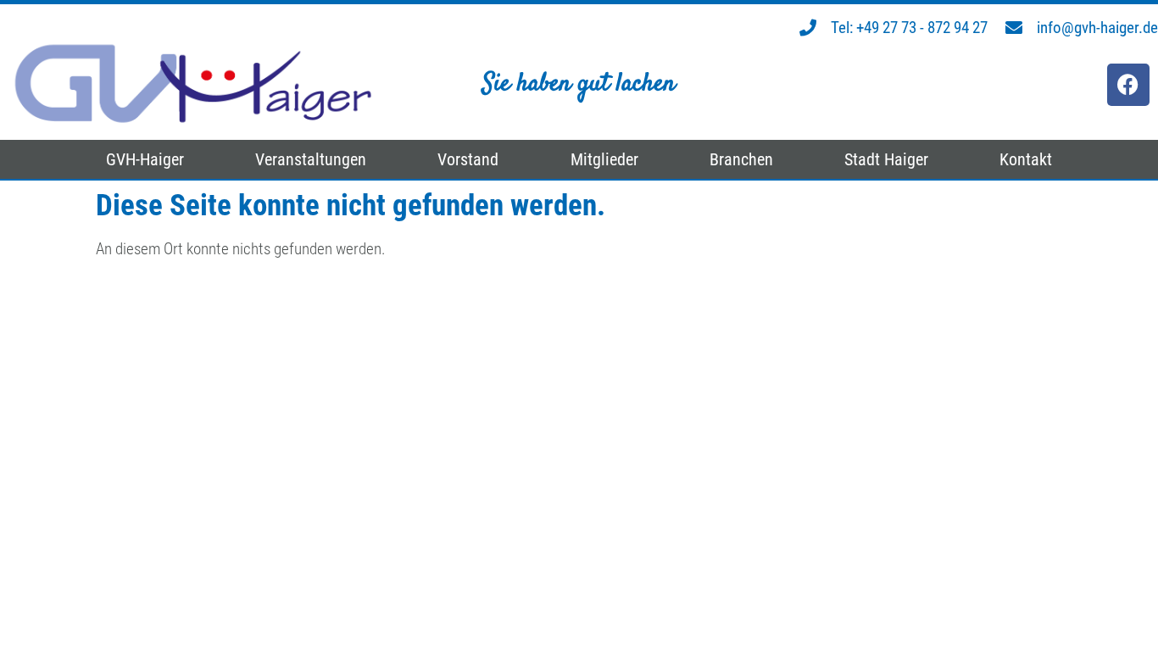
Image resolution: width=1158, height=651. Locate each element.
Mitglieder (604, 159)
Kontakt (1025, 159)
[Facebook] (1128, 85)
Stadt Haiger (886, 159)
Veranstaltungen (310, 159)
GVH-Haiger (145, 159)
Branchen (741, 159)
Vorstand (467, 159)
